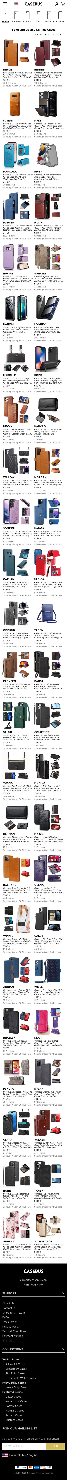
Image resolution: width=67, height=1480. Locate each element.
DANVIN (8, 324)
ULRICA (39, 579)
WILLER (39, 986)
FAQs (5, 1317)
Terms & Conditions (14, 1331)
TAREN (38, 630)
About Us (8, 1303)
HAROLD (40, 426)
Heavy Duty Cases (16, 1387)
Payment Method (12, 1335)
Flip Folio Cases (15, 1373)
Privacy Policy (10, 1326)
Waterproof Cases (16, 1401)
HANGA (39, 528)
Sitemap (7, 1340)
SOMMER (9, 528)
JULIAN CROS (43, 1241)
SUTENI (8, 120)
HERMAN (9, 834)
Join (55, 1446)
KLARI (38, 1037)
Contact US (9, 1308)
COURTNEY (41, 732)
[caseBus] (33, 4)
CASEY (38, 935)
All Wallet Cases (15, 1364)
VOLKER (39, 1139)
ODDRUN (9, 630)
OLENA (39, 885)
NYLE (37, 120)
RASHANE (9, 885)
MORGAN (40, 477)
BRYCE (7, 69)
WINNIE (8, 935)
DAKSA (39, 681)
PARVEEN (9, 681)
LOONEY (39, 324)
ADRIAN (8, 986)
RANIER (8, 1190)
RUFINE (8, 273)
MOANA (39, 222)
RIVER (38, 171)
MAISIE (38, 834)
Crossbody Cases (16, 1368)
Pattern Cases (13, 1415)
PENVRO (8, 1088)
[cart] (63, 4)
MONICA (39, 783)
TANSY (38, 1190)
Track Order (9, 1322)
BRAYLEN (9, 1037)
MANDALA (10, 171)
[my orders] (57, 4)
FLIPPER (8, 222)
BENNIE (39, 69)
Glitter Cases (13, 1396)
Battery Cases (13, 1406)
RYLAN (38, 1088)
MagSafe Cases (14, 1410)
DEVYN (7, 426)
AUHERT (8, 1241)
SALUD (7, 732)
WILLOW (8, 477)
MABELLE (9, 375)
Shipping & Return (13, 1312)
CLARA (7, 1139)
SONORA (40, 273)
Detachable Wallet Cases (20, 1378)
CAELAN (8, 579)
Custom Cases (14, 1419)
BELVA (38, 375)
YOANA (8, 783)
